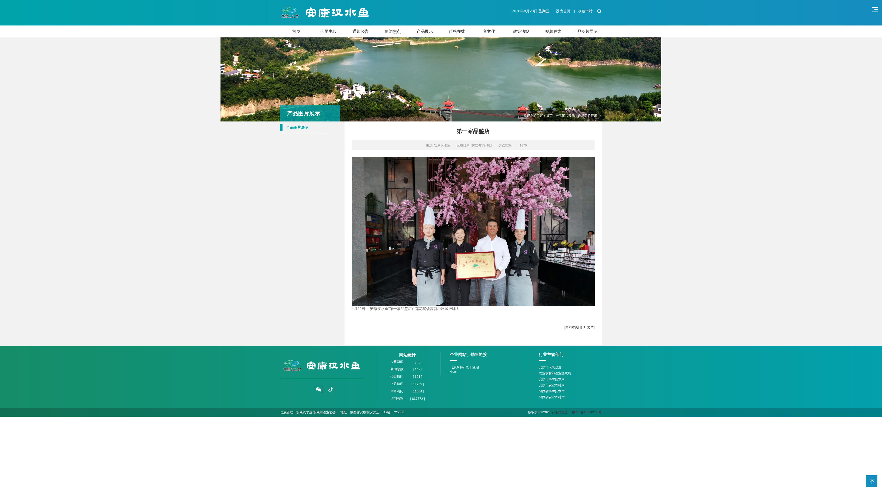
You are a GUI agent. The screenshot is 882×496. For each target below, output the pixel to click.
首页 (296, 31)
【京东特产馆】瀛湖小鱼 (464, 369)
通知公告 (361, 31)
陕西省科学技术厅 (552, 391)
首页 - (551, 116)
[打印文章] (587, 327)
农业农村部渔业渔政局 (555, 373)
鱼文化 (489, 31)
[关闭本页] (571, 327)
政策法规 (521, 31)
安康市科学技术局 (552, 379)
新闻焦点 (393, 31)
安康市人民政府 (550, 367)
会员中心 (328, 31)
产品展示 (425, 31)
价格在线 (457, 31)
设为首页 (563, 11)
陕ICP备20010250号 (587, 412)
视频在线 (553, 31)
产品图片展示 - (567, 116)
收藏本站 (585, 11)
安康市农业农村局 (552, 385)
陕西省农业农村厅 (552, 397)
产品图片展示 (585, 31)
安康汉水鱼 (559, 412)
